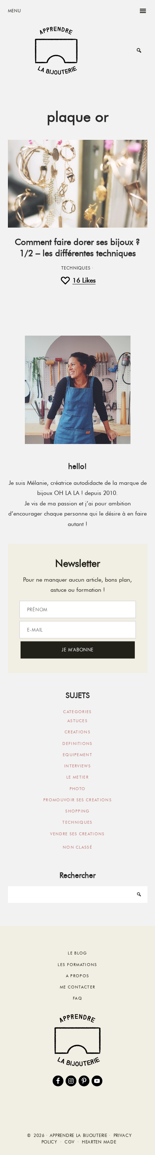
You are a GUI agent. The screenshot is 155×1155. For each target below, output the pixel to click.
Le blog (77, 953)
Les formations (77, 964)
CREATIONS (77, 731)
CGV (70, 1142)
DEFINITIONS (77, 743)
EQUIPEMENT (77, 754)
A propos (77, 975)
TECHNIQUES (75, 268)
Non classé (77, 847)
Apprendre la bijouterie (56, 50)
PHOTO (78, 788)
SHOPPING (77, 811)
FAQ (77, 998)
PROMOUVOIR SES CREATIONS (77, 799)
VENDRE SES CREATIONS (77, 833)
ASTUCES (77, 720)
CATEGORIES (77, 711)
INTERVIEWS (77, 765)
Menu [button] (14, 10)
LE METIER (77, 777)
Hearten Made (99, 1142)
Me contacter (78, 987)
